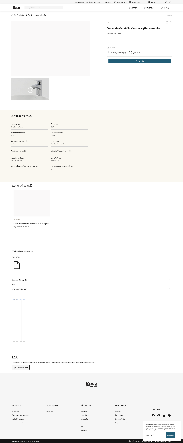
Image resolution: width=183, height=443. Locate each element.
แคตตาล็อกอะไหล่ (17, 422)
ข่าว (82, 426)
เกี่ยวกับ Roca (85, 411)
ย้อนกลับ (169, 15)
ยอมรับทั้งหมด (170, 435)
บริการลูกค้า (52, 405)
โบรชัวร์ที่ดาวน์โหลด (18, 418)
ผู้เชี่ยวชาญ (165, 7)
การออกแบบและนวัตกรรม (88, 422)
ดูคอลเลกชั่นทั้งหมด (19, 367)
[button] (26, 7)
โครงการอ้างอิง (120, 418)
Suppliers (84, 430)
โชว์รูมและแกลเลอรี (120, 422)
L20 (15, 356)
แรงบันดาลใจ (149, 7)
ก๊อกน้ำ (30, 15)
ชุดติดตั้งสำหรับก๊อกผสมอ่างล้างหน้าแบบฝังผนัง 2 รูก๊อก (31, 223)
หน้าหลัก (13, 15)
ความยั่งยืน (84, 418)
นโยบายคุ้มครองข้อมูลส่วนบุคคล (138, 441)
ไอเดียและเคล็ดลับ (120, 415)
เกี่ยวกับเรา (86, 405)
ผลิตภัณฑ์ (133, 7)
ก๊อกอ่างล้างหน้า (40, 15)
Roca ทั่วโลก (85, 415)
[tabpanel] (32, 210)
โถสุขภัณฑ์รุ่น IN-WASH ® (20, 415)
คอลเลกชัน (15, 411)
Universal (17, 219)
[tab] (91, 250)
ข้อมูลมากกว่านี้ (150, 435)
